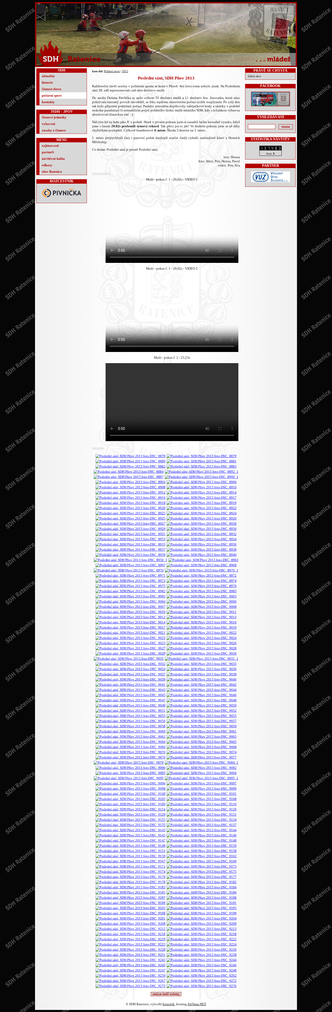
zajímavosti (50, 146)
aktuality (48, 76)
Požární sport (112, 71)
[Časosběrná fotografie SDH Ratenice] (201, 659)
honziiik (169, 1004)
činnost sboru (51, 89)
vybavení (48, 124)
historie (47, 82)
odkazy (47, 165)
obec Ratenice (52, 172)
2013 (125, 71)
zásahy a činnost (54, 130)
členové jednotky (54, 117)
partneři (48, 152)
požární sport (51, 95)
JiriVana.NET (197, 1004)
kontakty (48, 102)
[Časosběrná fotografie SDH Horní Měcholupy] (201, 570)
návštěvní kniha (53, 159)
